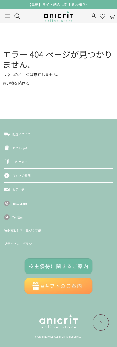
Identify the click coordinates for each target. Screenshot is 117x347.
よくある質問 (21, 175)
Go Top (101, 322)
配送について (21, 134)
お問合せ (18, 189)
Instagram (19, 203)
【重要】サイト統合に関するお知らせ (59, 4)
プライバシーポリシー (19, 243)
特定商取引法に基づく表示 (22, 230)
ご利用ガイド (21, 161)
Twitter (17, 217)
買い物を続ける (16, 83)
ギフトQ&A (20, 148)
